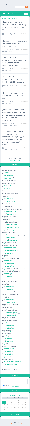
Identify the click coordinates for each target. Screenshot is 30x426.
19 (7, 407)
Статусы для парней (9, 204)
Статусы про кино (8, 289)
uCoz (22, 423)
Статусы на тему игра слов (10, 221)
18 (4, 407)
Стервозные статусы (9, 148)
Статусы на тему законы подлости (12, 217)
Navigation (7, 13)
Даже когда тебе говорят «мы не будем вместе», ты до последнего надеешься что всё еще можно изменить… (13, 114)
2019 (9, 18)
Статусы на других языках (10, 364)
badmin (17, 33)
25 (4, 409)
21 (15, 407)
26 (7, 409)
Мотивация (6, 367)
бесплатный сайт (15, 423)
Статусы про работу (9, 325)
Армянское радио (8, 169)
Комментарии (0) (8, 34)
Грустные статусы (8, 123)
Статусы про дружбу (9, 270)
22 (18, 407)
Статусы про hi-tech (9, 253)
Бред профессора (8, 175)
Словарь (6, 191)
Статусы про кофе (8, 292)
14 (15, 404)
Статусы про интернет (9, 283)
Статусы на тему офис (9, 237)
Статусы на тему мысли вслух (11, 227)
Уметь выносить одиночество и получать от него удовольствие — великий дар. (14, 61)
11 (4, 404)
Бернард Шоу (12, 46)
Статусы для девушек (9, 201)
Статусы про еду (8, 273)
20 (11, 407)
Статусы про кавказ (9, 286)
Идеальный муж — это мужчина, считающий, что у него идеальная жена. (14, 24)
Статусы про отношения (10, 315)
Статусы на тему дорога (10, 214)
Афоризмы (6, 33)
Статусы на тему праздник (10, 240)
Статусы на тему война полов (11, 208)
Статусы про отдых (8, 305)
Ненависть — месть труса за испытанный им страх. (14, 94)
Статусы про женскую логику (11, 279)
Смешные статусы (8, 198)
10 (25, 402)
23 (22, 407)
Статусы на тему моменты (10, 224)
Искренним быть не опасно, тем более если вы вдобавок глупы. (14, 43)
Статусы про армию (9, 263)
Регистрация (13, 160)
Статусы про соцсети (9, 345)
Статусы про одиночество (10, 312)
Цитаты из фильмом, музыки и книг (12, 361)
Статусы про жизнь (8, 276)
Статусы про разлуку (9, 328)
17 (25, 404)
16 (22, 404)
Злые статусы (7, 185)
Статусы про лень (8, 296)
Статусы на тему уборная (10, 247)
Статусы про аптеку (9, 260)
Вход (18, 160)
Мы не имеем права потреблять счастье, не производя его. (12, 79)
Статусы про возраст (9, 266)
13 (11, 404)
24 (25, 407)
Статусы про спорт (8, 341)
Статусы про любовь (9, 299)
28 (15, 409)
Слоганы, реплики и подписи (11, 195)
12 (7, 404)
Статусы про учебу (8, 351)
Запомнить (6, 385)
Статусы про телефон (9, 302)
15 (18, 404)
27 (11, 409)
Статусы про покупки (9, 318)
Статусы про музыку (9, 309)
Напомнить (12, 386)
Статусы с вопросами (9, 354)
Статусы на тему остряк (10, 234)
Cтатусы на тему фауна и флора (12, 250)
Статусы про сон (8, 338)
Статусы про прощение (9, 322)
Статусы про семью (9, 335)
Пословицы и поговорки (9, 371)
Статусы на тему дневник (10, 211)
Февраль (13, 18)
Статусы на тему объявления (11, 230)
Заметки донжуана (8, 182)
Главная (4, 18)
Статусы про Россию (9, 331)
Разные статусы (8, 188)
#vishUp (5, 4)
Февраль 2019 (15, 395)
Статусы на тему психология (11, 243)
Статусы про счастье (9, 348)
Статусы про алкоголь (9, 257)
